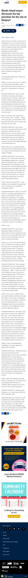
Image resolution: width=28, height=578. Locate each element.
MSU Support (6, 551)
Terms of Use (6, 554)
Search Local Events (14, 516)
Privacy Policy (6, 538)
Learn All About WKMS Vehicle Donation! (14, 475)
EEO (4, 545)
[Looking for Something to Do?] (14, 494)
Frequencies (6, 548)
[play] (2, 576)
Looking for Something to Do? (14, 511)
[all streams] (26, 576)
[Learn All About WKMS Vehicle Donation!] (14, 458)
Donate (23, 2)
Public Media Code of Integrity (10, 541)
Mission (5, 535)
